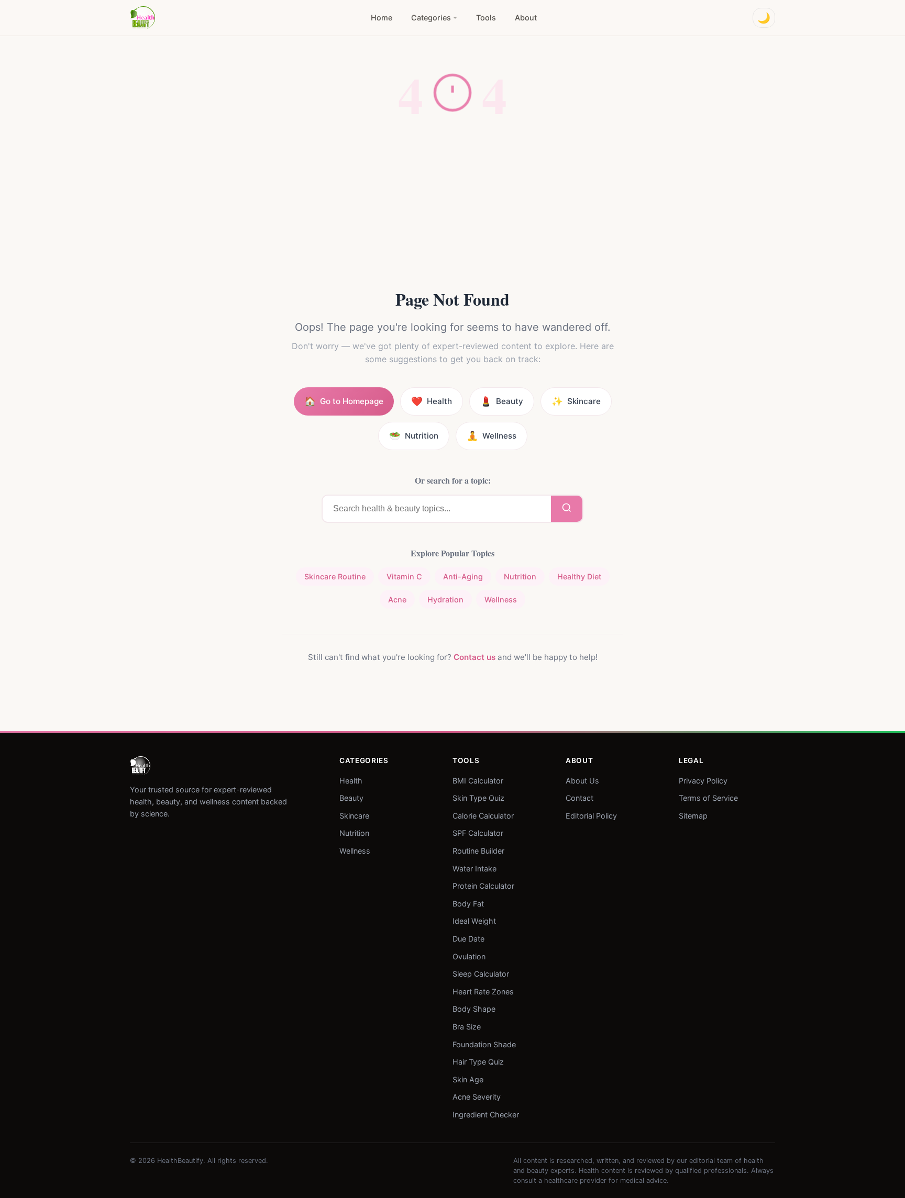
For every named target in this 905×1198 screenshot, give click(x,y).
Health (350, 780)
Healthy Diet (579, 576)
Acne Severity (476, 1096)
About (526, 17)
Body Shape (473, 1008)
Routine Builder (478, 850)
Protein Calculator (483, 885)
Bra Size (466, 1026)
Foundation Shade (484, 1043)
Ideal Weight (474, 920)
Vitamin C (404, 576)
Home (381, 17)
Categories (431, 17)
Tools (486, 17)
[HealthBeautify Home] (142, 17)
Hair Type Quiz (478, 1061)
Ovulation (468, 955)
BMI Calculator (477, 780)
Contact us (474, 657)
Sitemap (693, 815)
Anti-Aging (463, 576)
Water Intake (474, 868)
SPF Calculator (477, 832)
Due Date (468, 938)
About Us (582, 780)
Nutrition (520, 576)
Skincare (354, 815)
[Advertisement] (452, 210)
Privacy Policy (703, 780)
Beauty (351, 797)
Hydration (445, 599)
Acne (397, 599)
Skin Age (467, 1078)
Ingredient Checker (485, 1114)
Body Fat (468, 903)
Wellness (500, 599)
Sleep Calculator (480, 973)
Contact (579, 797)
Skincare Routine (335, 576)
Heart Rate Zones (483, 991)
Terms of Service (708, 797)
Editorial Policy (591, 815)
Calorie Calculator (483, 815)
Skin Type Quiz (478, 797)
